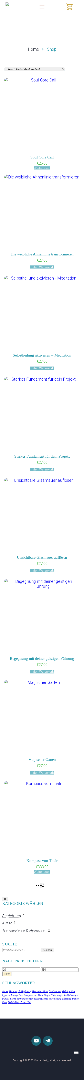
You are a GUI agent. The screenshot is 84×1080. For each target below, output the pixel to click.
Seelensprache (41, 998)
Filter (7, 973)
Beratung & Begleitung (20, 991)
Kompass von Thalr (33, 995)
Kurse (7, 923)
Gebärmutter (55, 991)
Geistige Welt (68, 991)
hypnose (6, 995)
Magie (47, 995)
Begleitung (11, 916)
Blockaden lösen (40, 991)
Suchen (47, 950)
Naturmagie (57, 995)
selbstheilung (55, 998)
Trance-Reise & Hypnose (23, 930)
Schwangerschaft (25, 998)
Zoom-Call (25, 1002)
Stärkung (66, 998)
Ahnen (5, 991)
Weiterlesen (42, 168)
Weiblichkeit (14, 1002)
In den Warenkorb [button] (42, 267)
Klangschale (17, 995)
